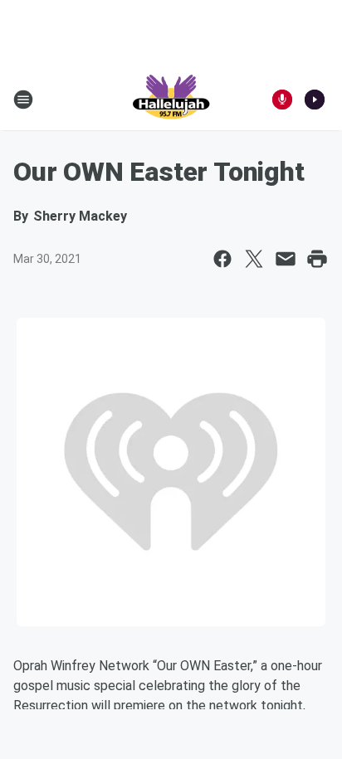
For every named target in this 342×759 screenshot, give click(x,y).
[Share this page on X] (254, 258)
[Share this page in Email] (285, 258)
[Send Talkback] (282, 99)
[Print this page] (317, 258)
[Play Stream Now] (315, 99)
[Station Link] (171, 99)
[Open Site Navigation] (23, 99)
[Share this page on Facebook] (222, 258)
